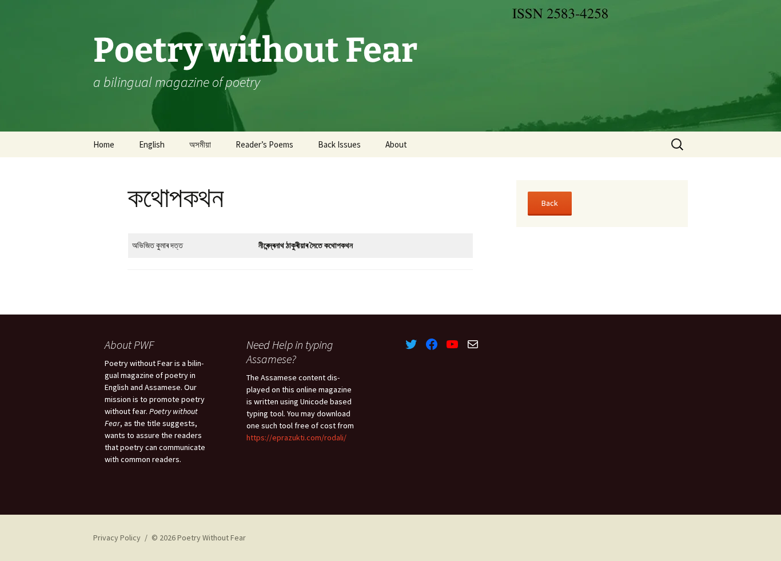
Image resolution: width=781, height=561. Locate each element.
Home (103, 144)
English (152, 144)
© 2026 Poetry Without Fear (199, 537)
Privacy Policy (117, 537)
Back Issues (339, 144)
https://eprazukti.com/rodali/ (296, 437)
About (396, 144)
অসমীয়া (200, 144)
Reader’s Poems (264, 144)
